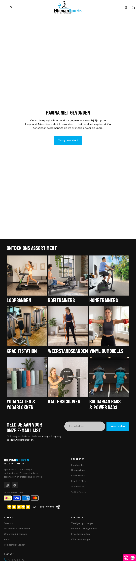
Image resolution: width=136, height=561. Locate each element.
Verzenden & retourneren (17, 528)
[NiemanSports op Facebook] (15, 485)
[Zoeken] (11, 7)
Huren (7, 539)
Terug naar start (68, 140)
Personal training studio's (84, 528)
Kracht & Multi (78, 481)
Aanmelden (118, 426)
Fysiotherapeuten (80, 534)
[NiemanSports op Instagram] (7, 485)
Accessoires (77, 486)
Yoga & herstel (78, 492)
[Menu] (4, 7)
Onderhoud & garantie (15, 534)
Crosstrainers (78, 475)
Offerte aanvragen (81, 539)
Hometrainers (78, 470)
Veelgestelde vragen (14, 544)
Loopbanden (77, 465)
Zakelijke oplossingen (82, 523)
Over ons (8, 523)
